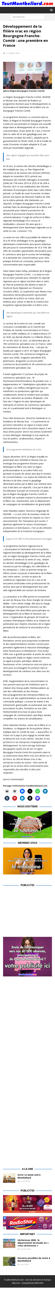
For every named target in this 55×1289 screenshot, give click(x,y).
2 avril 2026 (24, 1264)
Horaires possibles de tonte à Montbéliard (34, 1259)
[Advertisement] (28, 911)
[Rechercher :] (27, 16)
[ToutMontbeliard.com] (27, 5)
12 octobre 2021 (13, 53)
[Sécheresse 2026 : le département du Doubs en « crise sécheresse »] (9, 1243)
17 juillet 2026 (25, 1249)
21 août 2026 (25, 1181)
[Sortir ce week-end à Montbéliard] (9, 1178)
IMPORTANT (27, 1234)
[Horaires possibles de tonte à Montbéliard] (9, 1261)
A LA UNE (27, 1169)
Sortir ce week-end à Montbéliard (29, 1176)
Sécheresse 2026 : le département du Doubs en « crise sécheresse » (33, 1243)
